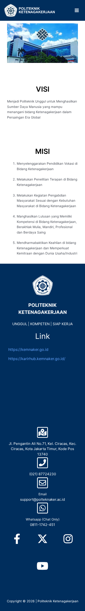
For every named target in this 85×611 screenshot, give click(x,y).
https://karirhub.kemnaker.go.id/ (36, 358)
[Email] (42, 482)
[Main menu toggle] (77, 10)
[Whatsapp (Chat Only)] (42, 508)
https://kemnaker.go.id (28, 349)
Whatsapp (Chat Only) (43, 519)
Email (42, 494)
